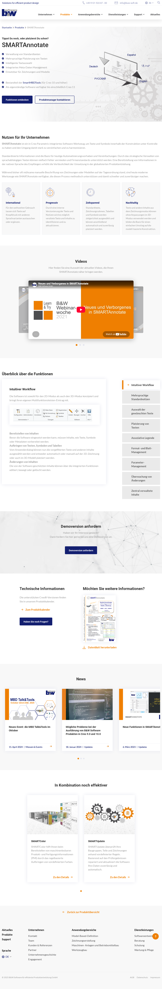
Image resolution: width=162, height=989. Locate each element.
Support (138, 14)
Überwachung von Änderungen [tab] (141, 478)
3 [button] (84, 345)
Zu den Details (61, 877)
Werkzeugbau (79, 949)
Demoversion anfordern (81, 550)
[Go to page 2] (81, 758)
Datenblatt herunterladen (102, 647)
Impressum (155, 977)
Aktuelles (155, 14)
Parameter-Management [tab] (138, 464)
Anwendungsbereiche (89, 14)
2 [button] (80, 345)
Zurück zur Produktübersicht (83, 912)
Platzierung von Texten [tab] (140, 425)
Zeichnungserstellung (83, 940)
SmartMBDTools (32, 82)
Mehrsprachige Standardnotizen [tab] (140, 397)
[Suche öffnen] (158, 2)
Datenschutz (142, 977)
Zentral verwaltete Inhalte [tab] (142, 492)
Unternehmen (45, 14)
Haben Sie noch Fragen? (36, 621)
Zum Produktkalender (37, 609)
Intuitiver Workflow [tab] (142, 384)
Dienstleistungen (117, 14)
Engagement (35, 959)
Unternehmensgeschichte (42, 954)
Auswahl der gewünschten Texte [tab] (142, 411)
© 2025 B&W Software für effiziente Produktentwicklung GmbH (30, 977)
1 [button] (76, 345)
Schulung (139, 945)
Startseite (7, 27)
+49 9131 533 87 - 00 (96, 3)
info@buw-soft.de (129, 3)
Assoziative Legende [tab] (142, 437)
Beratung (139, 940)
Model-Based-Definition (85, 935)
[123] (81, 309)
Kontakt (32, 935)
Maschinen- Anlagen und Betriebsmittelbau (95, 945)
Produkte (65, 14)
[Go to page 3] (84, 758)
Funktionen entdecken (17, 99)
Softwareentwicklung (146, 935)
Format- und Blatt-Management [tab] (141, 450)
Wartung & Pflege (144, 949)
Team (31, 940)
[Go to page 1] (78, 758)
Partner (32, 949)
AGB (132, 977)
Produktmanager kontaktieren (54, 99)
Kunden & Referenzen (40, 945)
